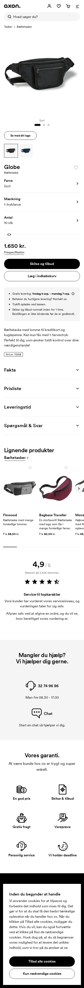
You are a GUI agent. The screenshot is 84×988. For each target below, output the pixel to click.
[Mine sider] (49, 6)
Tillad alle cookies (42, 961)
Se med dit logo (20, 135)
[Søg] (8, 16)
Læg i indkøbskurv (42, 276)
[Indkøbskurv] (68, 6)
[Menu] (77, 6)
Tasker (8, 27)
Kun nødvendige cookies (42, 973)
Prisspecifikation (14, 252)
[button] (11, 151)
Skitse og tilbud (42, 263)
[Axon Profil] (12, 6)
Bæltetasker (24, 27)
